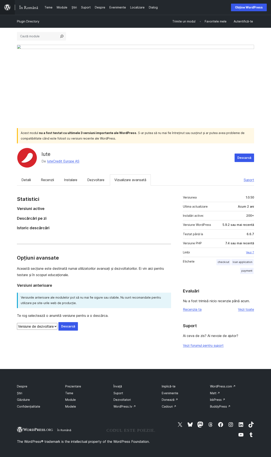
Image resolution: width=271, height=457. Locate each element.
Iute (45, 154)
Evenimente (170, 393)
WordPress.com (223, 386)
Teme (69, 393)
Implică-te (169, 386)
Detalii (26, 180)
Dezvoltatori (122, 399)
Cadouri (169, 406)
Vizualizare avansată (130, 180)
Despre (22, 386)
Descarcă (244, 157)
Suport (249, 180)
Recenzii (47, 180)
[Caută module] (62, 36)
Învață (117, 386)
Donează (170, 399)
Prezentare (73, 386)
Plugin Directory (28, 21)
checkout (223, 262)
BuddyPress (220, 406)
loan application (242, 262)
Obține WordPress (249, 7)
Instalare (70, 180)
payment (246, 270)
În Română (64, 430)
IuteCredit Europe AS (63, 161)
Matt (215, 393)
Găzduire (23, 399)
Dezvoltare (95, 180)
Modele (70, 406)
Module (70, 399)
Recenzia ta (192, 309)
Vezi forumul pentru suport (203, 345)
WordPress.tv (124, 406)
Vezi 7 (250, 252)
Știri (19, 393)
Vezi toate (246, 309)
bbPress (217, 399)
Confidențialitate (28, 406)
